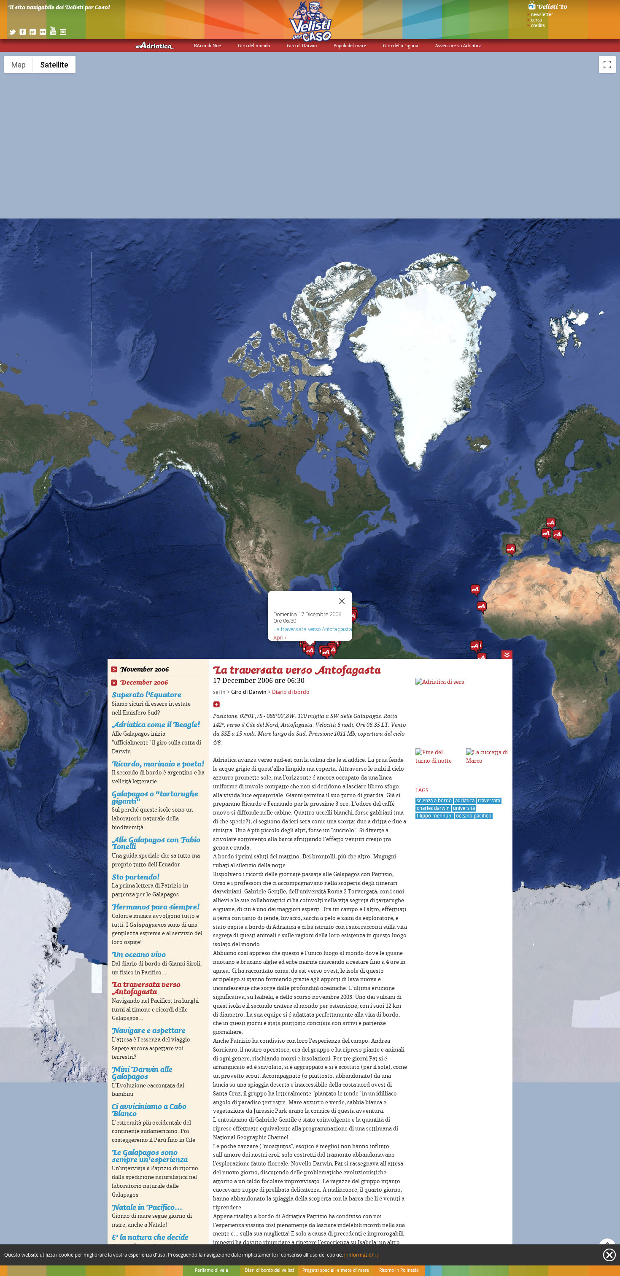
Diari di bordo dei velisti (269, 1270)
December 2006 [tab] (144, 682)
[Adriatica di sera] (439, 682)
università (464, 808)
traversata (489, 801)
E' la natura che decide (150, 1237)
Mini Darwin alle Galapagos (142, 1072)
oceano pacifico (473, 816)
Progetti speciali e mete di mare (335, 1270)
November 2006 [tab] (144, 669)
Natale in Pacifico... (147, 1207)
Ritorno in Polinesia (399, 1270)
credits (538, 25)
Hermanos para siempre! (155, 906)
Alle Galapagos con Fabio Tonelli (156, 843)
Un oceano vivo (139, 954)
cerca (536, 20)
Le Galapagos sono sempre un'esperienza (150, 1156)
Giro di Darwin (302, 46)
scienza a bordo (434, 801)
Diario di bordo (291, 692)
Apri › (279, 637)
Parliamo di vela (211, 1270)
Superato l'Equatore (146, 694)
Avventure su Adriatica (458, 46)
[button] (551, 524)
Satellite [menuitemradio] (54, 64)
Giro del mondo (254, 46)
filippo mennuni (435, 816)
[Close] (342, 601)
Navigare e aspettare (149, 1030)
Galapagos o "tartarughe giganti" (155, 797)
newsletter (542, 14)
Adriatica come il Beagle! (156, 724)
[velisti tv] (548, 9)
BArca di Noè (207, 46)
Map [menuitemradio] (18, 64)
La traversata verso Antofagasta (146, 988)
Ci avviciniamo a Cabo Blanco (149, 1110)
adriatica (464, 801)
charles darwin (433, 808)
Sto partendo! (135, 876)
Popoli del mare (350, 46)
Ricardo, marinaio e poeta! (158, 763)
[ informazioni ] (361, 1255)
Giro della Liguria (400, 46)
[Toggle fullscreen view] (607, 64)
